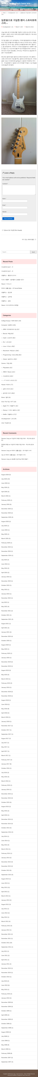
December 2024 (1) (7, 547)
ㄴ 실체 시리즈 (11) (6, 389)
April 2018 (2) (5, 713)
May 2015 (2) (5, 811)
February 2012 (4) (6, 925)
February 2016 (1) (6, 785)
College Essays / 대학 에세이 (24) (11, 320)
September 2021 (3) (7, 619)
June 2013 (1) (5, 883)
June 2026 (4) (5, 483)
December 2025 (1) (7, 508)
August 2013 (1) (6, 879)
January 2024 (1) (6, 576)
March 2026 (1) (5, 496)
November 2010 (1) (7, 972)
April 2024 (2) (5, 572)
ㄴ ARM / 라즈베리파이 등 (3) (9, 329)
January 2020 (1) (6, 657)
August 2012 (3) (6, 904)
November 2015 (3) (7, 798)
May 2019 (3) (5, 674)
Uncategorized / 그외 (8, 27)
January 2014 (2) (6, 857)
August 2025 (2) (6, 521)
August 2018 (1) (6, 700)
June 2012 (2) (5, 913)
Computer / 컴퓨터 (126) (8, 325)
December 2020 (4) (7, 636)
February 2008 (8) (6, 1053)
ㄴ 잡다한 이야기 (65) (7, 393)
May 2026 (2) (5, 487)
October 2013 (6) (6, 870)
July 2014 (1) (5, 836)
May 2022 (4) (5, 606)
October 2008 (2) (6, 1023)
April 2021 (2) (5, 628)
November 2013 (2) (7, 866)
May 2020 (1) (5, 649)
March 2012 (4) (5, 921)
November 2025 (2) (7, 513)
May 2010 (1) (5, 989)
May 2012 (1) (5, 917)
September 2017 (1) (7, 734)
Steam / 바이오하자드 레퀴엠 (9, 305)
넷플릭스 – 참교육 (6, 292)
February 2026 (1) (6, 500)
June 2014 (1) (5, 840)
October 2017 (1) (6, 730)
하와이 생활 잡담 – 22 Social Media (11, 288)
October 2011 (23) (6, 942)
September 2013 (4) (7, 874)
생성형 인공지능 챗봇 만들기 (20, 459)
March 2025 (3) (5, 538)
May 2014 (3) (5, 845)
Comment (5, 183)
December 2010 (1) (7, 968)
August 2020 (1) (6, 645)
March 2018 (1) (5, 717)
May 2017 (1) (5, 747)
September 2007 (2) (7, 1062)
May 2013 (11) (5, 887)
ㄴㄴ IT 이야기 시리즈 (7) (8, 380)
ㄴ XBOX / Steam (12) (7, 372)
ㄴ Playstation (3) (6, 367)
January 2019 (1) (6, 687)
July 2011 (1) (5, 951)
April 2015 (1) (5, 815)
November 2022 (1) (7, 598)
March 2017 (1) (5, 755)
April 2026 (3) (5, 491)
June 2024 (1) (5, 564)
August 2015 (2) (6, 806)
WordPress (14, 1075)
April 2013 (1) (5, 891)
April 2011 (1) (5, 959)
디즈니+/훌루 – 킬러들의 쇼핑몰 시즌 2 (12, 279)
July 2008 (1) (5, 1036)
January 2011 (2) (6, 964)
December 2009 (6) (7, 1002)
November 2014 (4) (7, 823)
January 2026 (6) (6, 504)
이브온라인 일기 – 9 (7, 267)
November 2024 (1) (7, 551)
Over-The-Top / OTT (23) (8, 401)
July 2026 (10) (5, 479)
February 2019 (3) (6, 683)
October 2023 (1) (6, 585)
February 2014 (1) (6, 853)
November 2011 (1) (7, 938)
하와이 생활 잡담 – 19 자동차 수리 (21, 450)
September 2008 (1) (7, 1028)
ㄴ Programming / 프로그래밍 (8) (11, 355)
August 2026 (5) (6, 474)
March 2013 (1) (5, 896)
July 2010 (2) (5, 981)
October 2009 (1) (6, 1011)
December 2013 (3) (7, 862)
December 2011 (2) (7, 934)
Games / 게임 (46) (6, 363)
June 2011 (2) (5, 955)
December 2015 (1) (7, 794)
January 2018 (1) (6, 721)
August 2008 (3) (6, 1032)
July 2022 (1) (5, 602)
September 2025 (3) (7, 517)
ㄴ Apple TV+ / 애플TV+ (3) (9, 406)
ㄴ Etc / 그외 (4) (6, 342)
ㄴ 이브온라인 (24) (6, 376)
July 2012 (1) (5, 908)
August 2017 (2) (6, 738)
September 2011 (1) (7, 947)
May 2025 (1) (5, 534)
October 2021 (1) (6, 615)
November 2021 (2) (7, 611)
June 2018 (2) (5, 704)
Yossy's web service (26, 1075)
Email (4, 205)
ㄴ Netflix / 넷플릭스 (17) (8, 414)
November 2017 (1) (7, 725)
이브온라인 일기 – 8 (7, 271)
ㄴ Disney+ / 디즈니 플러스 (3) (10, 410)
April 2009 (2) (5, 1015)
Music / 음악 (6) (6, 397)
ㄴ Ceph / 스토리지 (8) (7, 338)
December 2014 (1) (7, 819)
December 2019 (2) (7, 662)
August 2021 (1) (6, 623)
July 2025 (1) (5, 525)
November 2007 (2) (7, 1057)
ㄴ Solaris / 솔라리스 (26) (8, 359)
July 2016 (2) (5, 772)
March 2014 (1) (5, 849)
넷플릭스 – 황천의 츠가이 (8, 275)
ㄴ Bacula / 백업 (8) (7, 333)
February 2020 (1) (6, 653)
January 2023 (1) (6, 594)
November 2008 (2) (7, 1019)
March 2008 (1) (5, 1049)
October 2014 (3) (6, 828)
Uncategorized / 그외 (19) (8, 418)
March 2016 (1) (5, 781)
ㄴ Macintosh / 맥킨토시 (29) (9, 350)
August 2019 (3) (6, 670)
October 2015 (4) (6, 802)
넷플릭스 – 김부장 (6, 296)
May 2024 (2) (5, 568)
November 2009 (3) (7, 1006)
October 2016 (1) (6, 768)
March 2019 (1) (5, 679)
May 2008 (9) (5, 1045)
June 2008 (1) (5, 1040)
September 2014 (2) (7, 832)
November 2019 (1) (7, 666)
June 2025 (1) (5, 530)
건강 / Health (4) (6, 423)
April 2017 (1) (5, 751)
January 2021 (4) (6, 632)
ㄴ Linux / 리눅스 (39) (7, 346)
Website (4, 211)
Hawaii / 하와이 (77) (7, 384)
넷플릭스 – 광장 (6, 301)
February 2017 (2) (6, 759)
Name (4, 198)
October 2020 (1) (6, 640)
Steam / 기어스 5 (6, 284)
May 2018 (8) (5, 708)
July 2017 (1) (5, 742)
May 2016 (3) (5, 776)
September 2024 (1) (7, 555)
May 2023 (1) (5, 589)
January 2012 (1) (6, 930)
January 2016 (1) (6, 789)
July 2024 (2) (5, 559)
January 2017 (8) (6, 764)
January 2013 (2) (6, 900)
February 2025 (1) (6, 542)
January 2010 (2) (6, 998)
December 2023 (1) (7, 581)
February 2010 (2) (6, 994)
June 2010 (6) (5, 985)
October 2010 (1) (6, 976)
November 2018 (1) (7, 696)
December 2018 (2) (7, 691)
